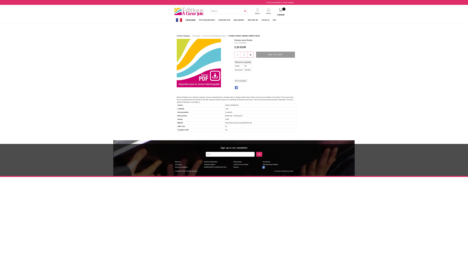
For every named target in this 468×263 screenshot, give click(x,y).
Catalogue (190, 20)
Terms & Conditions (181, 167)
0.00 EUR (280, 15)
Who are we (253, 20)
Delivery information (210, 162)
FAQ (274, 20)
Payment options (209, 164)
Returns (236, 167)
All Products (196, 36)
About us (178, 162)
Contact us (178, 164)
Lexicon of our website (241, 164)
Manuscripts (238, 162)
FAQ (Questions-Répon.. (271, 164)
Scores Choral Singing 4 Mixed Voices (244, 36)
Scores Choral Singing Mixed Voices (214, 36)
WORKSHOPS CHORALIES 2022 (215, 167)
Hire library (239, 20)
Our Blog (265, 20)
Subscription (224, 20)
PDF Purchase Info (207, 20)
